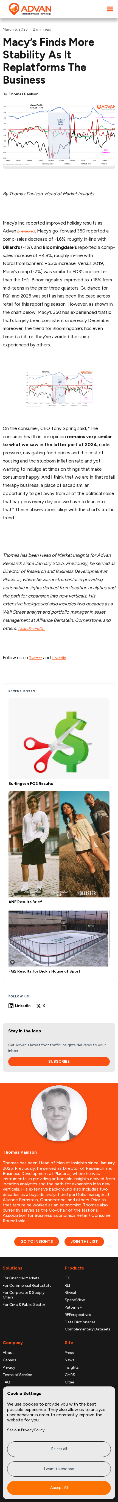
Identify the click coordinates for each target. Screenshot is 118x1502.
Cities (70, 1382)
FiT (67, 1278)
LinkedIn (59, 658)
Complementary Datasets (88, 1329)
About (8, 1353)
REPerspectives (78, 1315)
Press (69, 1353)
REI (67, 1285)
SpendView (75, 1300)
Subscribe (59, 1061)
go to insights (36, 1241)
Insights (72, 1367)
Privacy (9, 1367)
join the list (84, 1241)
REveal (70, 1293)
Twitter (35, 658)
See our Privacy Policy (25, 1430)
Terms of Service (17, 1375)
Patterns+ (73, 1307)
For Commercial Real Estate (27, 1285)
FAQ (6, 1382)
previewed (26, 231)
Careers (9, 1360)
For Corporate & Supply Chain (23, 1295)
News (69, 1360)
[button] (110, 9)
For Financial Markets (21, 1278)
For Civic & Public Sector (24, 1305)
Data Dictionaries (80, 1322)
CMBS (70, 1375)
